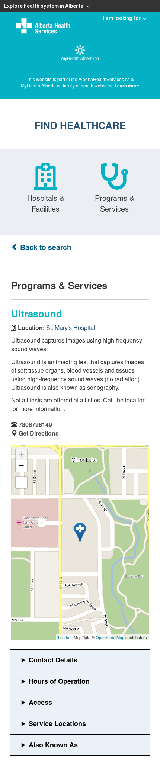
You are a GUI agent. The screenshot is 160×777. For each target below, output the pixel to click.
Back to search (44, 247)
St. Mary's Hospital (70, 327)
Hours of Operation (59, 681)
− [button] (21, 466)
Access (40, 702)
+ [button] (21, 454)
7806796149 (35, 424)
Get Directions (39, 433)
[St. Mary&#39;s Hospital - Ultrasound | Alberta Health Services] (80, 533)
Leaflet (64, 637)
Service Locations (57, 723)
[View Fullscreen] (21, 482)
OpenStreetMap (110, 637)
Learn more (127, 85)
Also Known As (53, 744)
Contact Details (53, 660)
